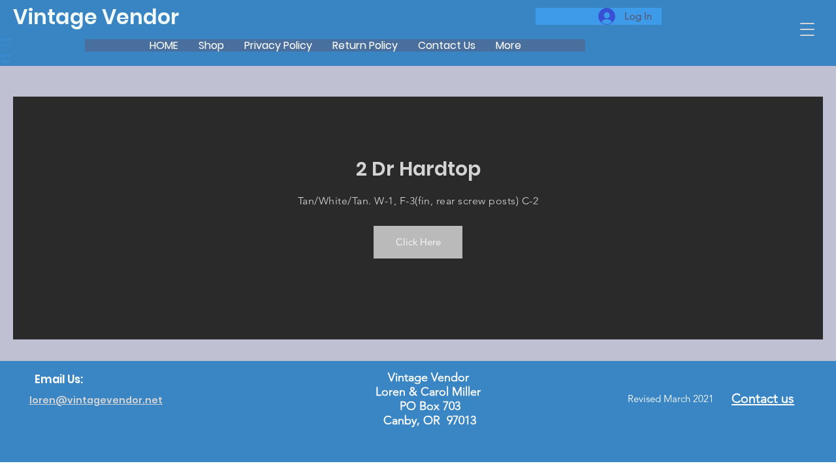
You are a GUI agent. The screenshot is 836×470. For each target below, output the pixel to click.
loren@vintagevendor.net (96, 400)
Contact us (763, 398)
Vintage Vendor (96, 17)
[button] (807, 29)
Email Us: (59, 379)
